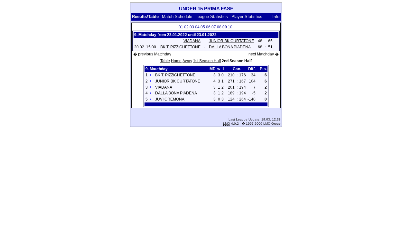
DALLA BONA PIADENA (230, 47)
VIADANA (192, 41)
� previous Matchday (152, 54)
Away (187, 61)
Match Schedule (177, 16)
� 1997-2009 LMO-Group (261, 123)
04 (197, 27)
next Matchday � (263, 54)
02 (186, 27)
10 (230, 27)
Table (165, 61)
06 (208, 27)
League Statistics (211, 16)
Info (275, 16)
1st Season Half (207, 61)
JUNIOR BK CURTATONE (231, 41)
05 (203, 27)
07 (213, 27)
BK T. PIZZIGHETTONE (180, 47)
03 (192, 27)
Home (176, 61)
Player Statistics (247, 16)
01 (181, 27)
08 (219, 27)
